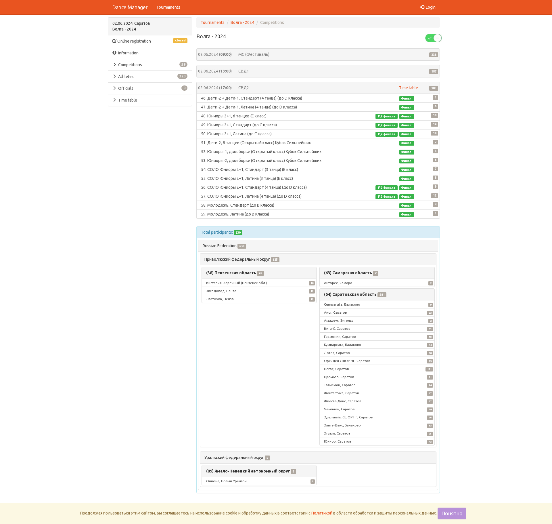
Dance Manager (130, 7)
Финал (406, 98)
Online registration (151, 41)
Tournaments (168, 7)
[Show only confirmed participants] (433, 37)
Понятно (452, 513)
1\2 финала (386, 116)
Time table (127, 100)
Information (127, 53)
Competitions (150, 64)
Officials (150, 88)
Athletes (150, 76)
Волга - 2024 (242, 22)
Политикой (321, 513)
